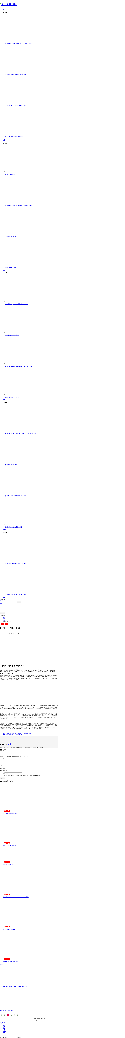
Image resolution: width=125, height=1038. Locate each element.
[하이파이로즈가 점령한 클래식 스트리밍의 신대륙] (41, 189)
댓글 (1, 765)
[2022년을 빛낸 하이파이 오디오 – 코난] (41, 579)
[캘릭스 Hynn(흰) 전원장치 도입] (41, 511)
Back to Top (2, 1022)
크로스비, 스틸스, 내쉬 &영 (10, 961)
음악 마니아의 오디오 (11, 464)
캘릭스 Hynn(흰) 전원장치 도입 (13, 527)
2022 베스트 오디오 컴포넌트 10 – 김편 (16, 563)
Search (19, 602)
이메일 (2, 770)
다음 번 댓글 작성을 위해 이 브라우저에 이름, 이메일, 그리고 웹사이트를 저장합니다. (21, 775)
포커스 (4, 139)
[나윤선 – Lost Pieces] (41, 251)
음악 (5, 810)
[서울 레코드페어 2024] (30, 854)
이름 (1, 768)
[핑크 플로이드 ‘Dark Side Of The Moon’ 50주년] (30, 880)
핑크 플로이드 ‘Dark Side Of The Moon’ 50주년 (16, 897)
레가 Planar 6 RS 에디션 (12, 397)
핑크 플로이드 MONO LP (10, 929)
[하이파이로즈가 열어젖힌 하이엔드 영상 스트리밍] (41, 27)
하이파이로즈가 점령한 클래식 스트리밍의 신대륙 (18, 205)
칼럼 (4, 399)
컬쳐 (4, 140)
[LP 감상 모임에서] (41, 158)
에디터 (4, 597)
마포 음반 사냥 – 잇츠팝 (9, 845)
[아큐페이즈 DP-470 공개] (41, 319)
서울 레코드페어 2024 (9, 864)
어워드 (4, 529)
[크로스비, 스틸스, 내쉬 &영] (30, 944)
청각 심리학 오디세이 (11, 236)
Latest (4, 1035)
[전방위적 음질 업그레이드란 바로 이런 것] (41, 58)
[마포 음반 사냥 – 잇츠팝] (30, 829)
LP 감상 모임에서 (10, 174)
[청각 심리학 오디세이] (41, 220)
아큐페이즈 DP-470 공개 (12, 335)
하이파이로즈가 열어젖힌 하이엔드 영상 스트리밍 (18, 43)
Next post (2, 964)
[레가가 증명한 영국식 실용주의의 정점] (41, 89)
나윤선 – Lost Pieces (10, 267)
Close (1, 1023)
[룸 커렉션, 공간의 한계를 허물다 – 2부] (41, 480)
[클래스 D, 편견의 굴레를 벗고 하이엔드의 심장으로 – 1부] (41, 418)
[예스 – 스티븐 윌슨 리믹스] (30, 796)
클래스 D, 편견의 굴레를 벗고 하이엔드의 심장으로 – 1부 (20, 433)
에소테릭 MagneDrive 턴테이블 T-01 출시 (16, 304)
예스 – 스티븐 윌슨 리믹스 (10, 813)
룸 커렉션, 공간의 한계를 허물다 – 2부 (15, 496)
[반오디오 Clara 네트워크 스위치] (41, 120)
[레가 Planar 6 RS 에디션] (41, 381)
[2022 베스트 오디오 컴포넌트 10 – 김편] (41, 548)
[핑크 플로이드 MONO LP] (30, 912)
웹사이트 (2, 773)
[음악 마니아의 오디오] (41, 449)
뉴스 (4, 270)
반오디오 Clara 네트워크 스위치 (14, 136)
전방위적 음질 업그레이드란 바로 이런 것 (16, 74)
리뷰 (4, 9)
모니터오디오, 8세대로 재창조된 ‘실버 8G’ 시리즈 (18, 366)
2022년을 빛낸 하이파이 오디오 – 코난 (15, 594)
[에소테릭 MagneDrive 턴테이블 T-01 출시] (41, 288)
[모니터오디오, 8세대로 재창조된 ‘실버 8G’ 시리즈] (41, 350)
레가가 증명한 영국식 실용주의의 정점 (15, 105)
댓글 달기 (2, 778)
